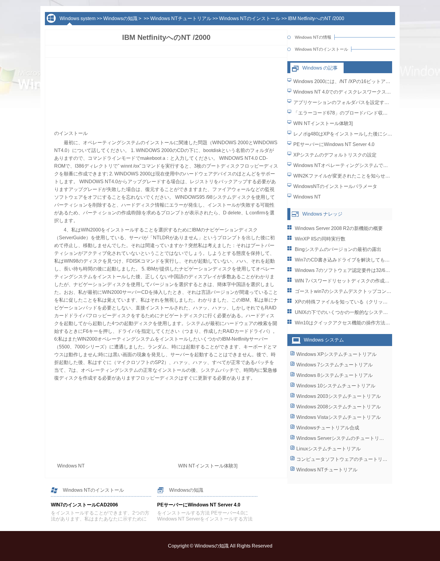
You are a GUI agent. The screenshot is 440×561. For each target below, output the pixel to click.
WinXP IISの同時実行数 (320, 238)
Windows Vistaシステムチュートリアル (338, 417)
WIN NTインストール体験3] (208, 465)
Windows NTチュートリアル (180, 18)
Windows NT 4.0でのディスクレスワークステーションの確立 (358, 91)
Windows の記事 (320, 67)
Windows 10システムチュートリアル (335, 385)
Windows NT (71, 465)
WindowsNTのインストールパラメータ (335, 186)
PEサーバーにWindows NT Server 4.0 (333, 144)
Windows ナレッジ (322, 213)
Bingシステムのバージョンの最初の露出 (338, 249)
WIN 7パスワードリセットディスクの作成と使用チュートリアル (364, 280)
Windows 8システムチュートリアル (334, 375)
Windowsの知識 (120, 18)
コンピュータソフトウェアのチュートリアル (344, 459)
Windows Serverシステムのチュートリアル (342, 438)
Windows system (77, 18)
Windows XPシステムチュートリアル (336, 354)
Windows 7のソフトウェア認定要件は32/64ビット (348, 270)
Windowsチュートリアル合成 (327, 427)
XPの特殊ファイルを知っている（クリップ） (343, 301)
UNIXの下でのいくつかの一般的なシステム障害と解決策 (356, 312)
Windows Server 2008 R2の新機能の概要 (339, 228)
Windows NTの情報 (313, 37)
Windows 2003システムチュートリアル (338, 396)
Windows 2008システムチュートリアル (338, 406)
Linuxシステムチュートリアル (328, 448)
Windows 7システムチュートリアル (334, 364)
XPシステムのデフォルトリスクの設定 (335, 154)
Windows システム (324, 339)
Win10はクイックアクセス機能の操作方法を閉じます (352, 322)
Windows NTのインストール (249, 18)
